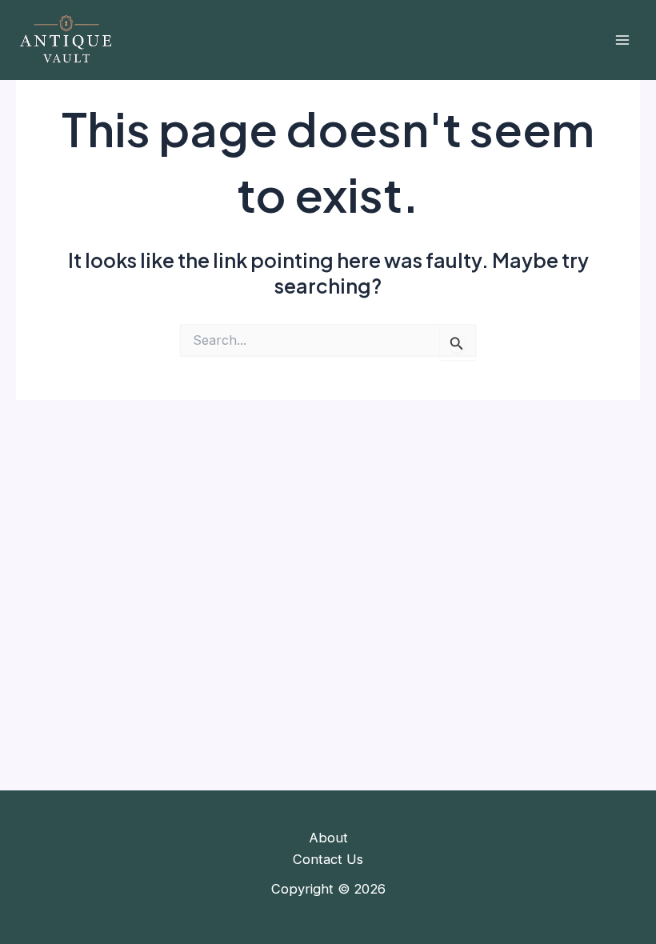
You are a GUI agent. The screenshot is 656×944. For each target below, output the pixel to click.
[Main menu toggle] (622, 40)
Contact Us (328, 859)
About (328, 838)
